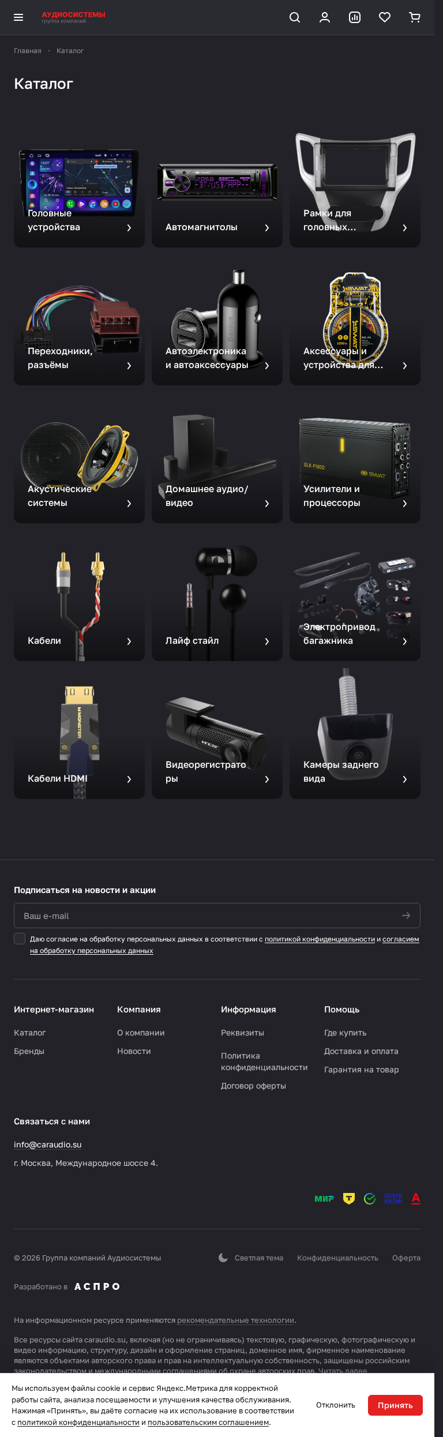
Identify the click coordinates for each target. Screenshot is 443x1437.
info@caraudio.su (47, 1144)
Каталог (30, 1032)
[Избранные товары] (385, 17)
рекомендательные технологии (235, 1320)
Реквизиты (242, 1032)
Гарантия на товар (361, 1069)
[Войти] (325, 17)
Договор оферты (253, 1085)
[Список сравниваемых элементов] (355, 17)
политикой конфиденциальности (320, 939)
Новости (134, 1051)
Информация (248, 1009)
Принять (395, 1405)
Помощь (341, 1009)
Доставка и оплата (361, 1051)
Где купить (345, 1032)
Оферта (406, 1257)
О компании (141, 1032)
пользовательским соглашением (208, 1422)
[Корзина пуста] (415, 17)
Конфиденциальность (337, 1257)
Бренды (29, 1051)
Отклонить (335, 1404)
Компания (139, 1009)
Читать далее (342, 1370)
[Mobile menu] (18, 17)
